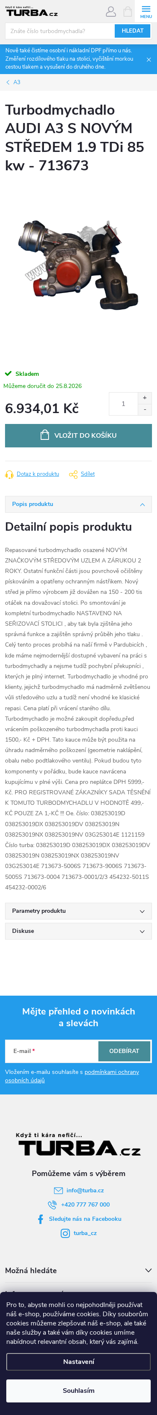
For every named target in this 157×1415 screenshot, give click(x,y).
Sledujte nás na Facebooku (85, 1219)
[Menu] (146, 11)
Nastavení (78, 1361)
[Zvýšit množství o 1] (145, 398)
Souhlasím (79, 1390)
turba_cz (85, 1233)
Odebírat (124, 1051)
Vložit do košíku (85, 435)
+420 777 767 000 (85, 1205)
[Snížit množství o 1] (145, 409)
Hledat (133, 31)
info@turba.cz (85, 1190)
